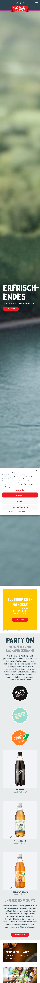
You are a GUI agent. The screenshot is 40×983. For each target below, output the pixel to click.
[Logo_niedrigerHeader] (20, 9)
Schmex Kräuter (20, 841)
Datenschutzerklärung (24, 511)
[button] (37, 470)
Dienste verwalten (19, 490)
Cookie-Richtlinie (12, 511)
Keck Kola (20, 790)
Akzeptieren (20, 495)
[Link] (20, 3)
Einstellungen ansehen (20, 507)
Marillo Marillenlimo (20, 892)
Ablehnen (20, 501)
